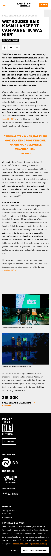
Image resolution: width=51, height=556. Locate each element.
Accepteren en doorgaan (35, 550)
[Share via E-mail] (17, 47)
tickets (43, 5)
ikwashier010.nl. (9, 271)
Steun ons (9, 442)
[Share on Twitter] (11, 47)
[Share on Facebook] (4, 47)
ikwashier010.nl (9, 119)
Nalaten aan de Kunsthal (17, 403)
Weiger (14, 550)
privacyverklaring (39, 544)
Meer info (6, 406)
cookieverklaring (20, 544)
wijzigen (43, 541)
